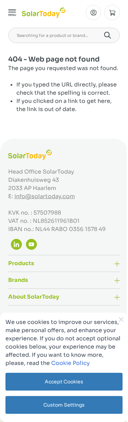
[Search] (107, 35)
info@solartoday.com (44, 196)
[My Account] (93, 12)
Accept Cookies (64, 382)
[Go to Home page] (44, 13)
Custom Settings (64, 405)
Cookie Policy (70, 363)
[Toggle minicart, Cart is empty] (112, 12)
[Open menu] (12, 13)
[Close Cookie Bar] (121, 319)
